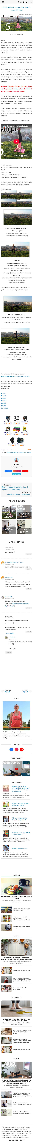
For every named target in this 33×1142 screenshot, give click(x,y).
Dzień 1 (3, 393)
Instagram (16, 471)
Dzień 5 (3, 403)
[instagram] (20, 2)
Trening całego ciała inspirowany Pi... (24, 515)
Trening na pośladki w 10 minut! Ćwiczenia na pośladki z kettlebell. (22, 1112)
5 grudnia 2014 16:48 (9, 564)
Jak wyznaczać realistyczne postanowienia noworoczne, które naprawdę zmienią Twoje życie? (16, 958)
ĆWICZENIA (10, 452)
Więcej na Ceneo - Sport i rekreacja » (11, 450)
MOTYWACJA (17, 997)
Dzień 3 (3, 398)
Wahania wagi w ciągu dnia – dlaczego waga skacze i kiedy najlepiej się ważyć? (16, 1020)
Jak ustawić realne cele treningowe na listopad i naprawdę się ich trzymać (22, 1032)
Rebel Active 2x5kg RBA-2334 (8, 433)
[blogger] (23, 2)
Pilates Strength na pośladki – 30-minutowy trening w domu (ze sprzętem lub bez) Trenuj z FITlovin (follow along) (22, 1095)
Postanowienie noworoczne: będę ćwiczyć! (15, 376)
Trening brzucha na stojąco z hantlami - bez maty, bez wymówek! (22, 1103)
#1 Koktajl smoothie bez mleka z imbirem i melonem (21, 909)
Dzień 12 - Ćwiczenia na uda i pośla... (8, 516)
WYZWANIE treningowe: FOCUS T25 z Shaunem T (21, 833)
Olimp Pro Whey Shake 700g (25, 433)
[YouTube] (22, 749)
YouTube (25, 471)
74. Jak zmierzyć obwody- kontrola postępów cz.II (19, 819)
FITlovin (8, 596)
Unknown (9, 577)
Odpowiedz (28, 554)
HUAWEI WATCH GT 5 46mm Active (25, 422)
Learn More (13, 1140)
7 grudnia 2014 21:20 (13, 639)
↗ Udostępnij (16, 474)
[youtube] (26, 2)
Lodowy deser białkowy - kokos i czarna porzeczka (21, 927)
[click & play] (16, 776)
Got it (22, 1140)
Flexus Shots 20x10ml (21, 444)
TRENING (22, 452)
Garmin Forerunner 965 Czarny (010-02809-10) (8, 422)
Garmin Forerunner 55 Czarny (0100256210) (12, 444)
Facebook (8, 471)
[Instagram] (16, 749)
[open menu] (3, 2)
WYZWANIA (28, 452)
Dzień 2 (3, 396)
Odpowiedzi (10, 633)
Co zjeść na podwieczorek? (20, 848)
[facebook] (18, 2)
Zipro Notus (16, 422)
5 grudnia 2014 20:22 (9, 579)
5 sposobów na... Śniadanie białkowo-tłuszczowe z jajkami (16, 897)
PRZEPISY (16, 875)
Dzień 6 (3, 405)
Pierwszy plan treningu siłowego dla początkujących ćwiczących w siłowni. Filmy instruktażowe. (20, 789)
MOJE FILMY (16, 452)
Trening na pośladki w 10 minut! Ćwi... (24, 531)
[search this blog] (31, 2)
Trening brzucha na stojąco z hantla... (9, 530)
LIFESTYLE (16, 936)
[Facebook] (11, 749)
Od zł (7, 423)
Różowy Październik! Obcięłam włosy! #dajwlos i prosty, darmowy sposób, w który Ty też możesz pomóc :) (22, 980)
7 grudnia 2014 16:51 (9, 617)
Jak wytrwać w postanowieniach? (21, 970)
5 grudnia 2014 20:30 (9, 598)
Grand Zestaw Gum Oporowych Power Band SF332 (17, 433)
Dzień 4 (3, 400)
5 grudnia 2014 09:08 (9, 549)
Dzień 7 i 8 (4, 408)
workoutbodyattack (14, 562)
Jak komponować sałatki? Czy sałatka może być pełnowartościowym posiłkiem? (21, 918)
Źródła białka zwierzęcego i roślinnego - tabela (20, 804)
